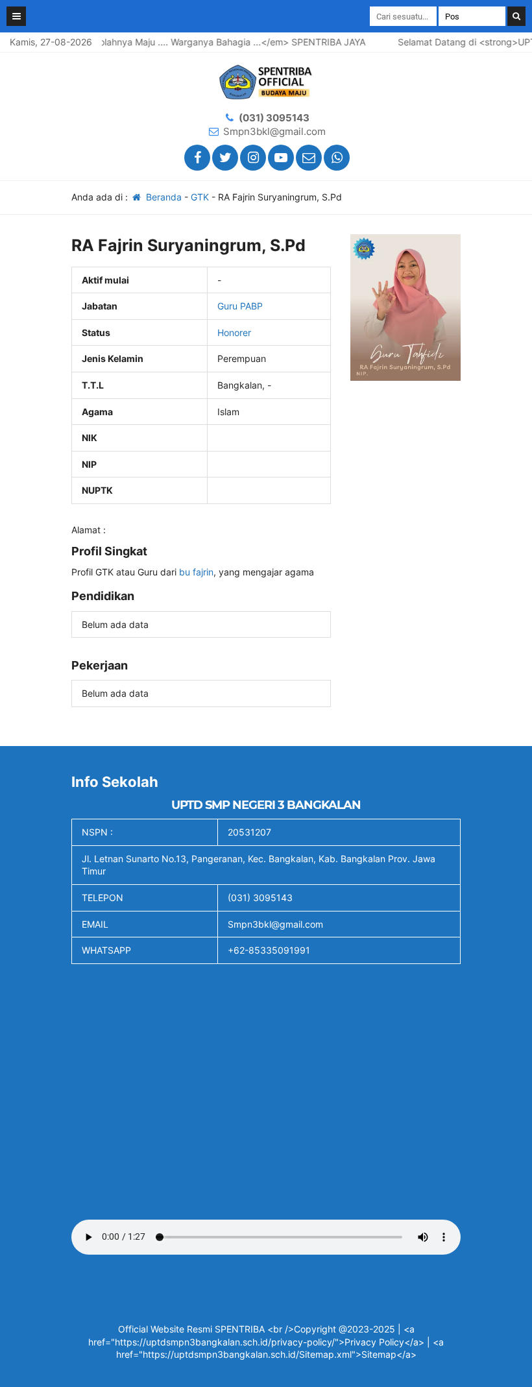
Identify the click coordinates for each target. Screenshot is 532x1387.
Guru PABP (240, 305)
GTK (200, 196)
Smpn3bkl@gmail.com (274, 131)
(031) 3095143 (274, 118)
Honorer (234, 332)
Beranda (162, 196)
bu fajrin (196, 571)
